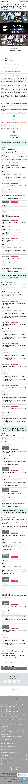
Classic (5, 706)
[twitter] (10, 768)
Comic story (11, 709)
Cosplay (6, 732)
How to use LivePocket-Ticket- (8, 746)
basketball (3, 726)
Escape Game (11, 731)
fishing (5, 731)
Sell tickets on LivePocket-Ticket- (8, 749)
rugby (11, 723)
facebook (9, 681)
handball (19, 724)
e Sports (14, 724)
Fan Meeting (3, 714)
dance (14, 711)
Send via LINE (14, 681)
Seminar (8, 737)
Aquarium (18, 729)
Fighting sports (8, 724)
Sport (2, 721)
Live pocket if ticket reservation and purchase (5, 1)
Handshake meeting (11, 714)
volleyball (16, 723)
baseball (2, 723)
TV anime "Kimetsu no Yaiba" (11, 55)
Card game (23, 729)
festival (14, 736)
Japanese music (4, 704)
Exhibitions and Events (6, 734)
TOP (1, 694)
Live (12, 716)
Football (7, 723)
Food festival (14, 737)
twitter (5, 681)
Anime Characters (5, 718)
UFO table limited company (12, 67)
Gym (10, 729)
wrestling (21, 723)
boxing (2, 724)
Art (18, 737)
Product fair (3, 736)
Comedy (2, 711)
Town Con (3, 737)
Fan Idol (3, 713)
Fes (16, 704)
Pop (13, 704)
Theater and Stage (5, 708)
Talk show (7, 716)
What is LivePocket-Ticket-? (8, 743)
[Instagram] (17, 768)
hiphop (19, 704)
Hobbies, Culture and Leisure (8, 728)
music (2, 703)
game (2, 731)
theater (6, 709)
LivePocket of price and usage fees (9, 752)
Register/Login (24, 1)
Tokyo (17, 64)
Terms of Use (4, 755)
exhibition (19, 714)
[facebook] (14, 768)
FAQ (2, 763)
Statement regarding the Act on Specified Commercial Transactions (14, 759)
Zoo (13, 729)
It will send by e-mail (18, 681)
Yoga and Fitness (4, 729)
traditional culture (19, 709)
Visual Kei (10, 706)
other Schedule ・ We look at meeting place (14, 75)
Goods (15, 716)
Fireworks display (20, 736)
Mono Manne (8, 711)
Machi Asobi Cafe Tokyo (10, 64)
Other (14, 706)
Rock (10, 704)
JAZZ (23, 704)
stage (2, 709)
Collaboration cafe (4, 719)
